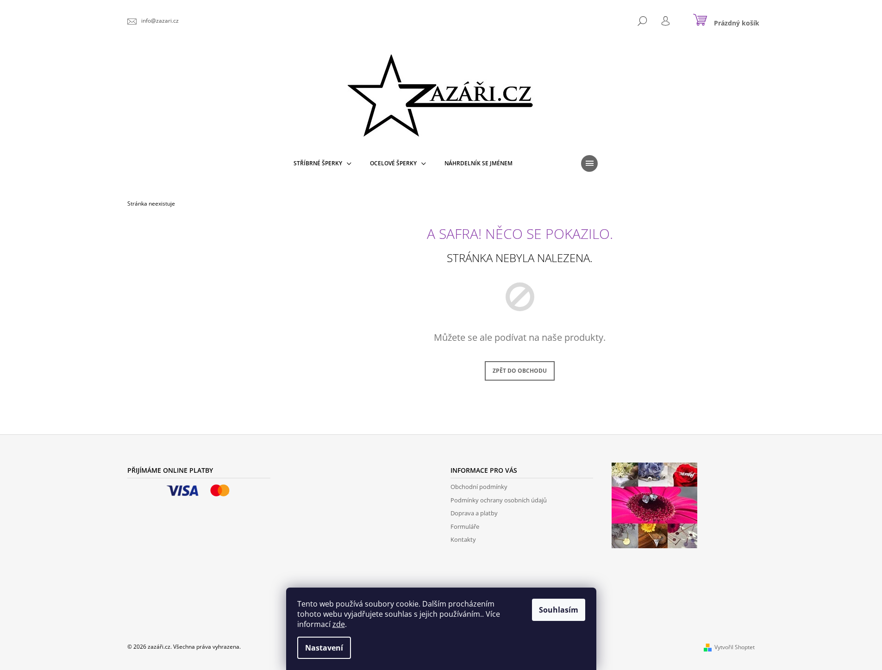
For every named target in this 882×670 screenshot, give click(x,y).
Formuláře (464, 526)
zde (338, 624)
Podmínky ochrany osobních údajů (498, 500)
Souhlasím (558, 610)
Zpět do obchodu (520, 371)
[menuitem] (322, 163)
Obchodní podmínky (478, 486)
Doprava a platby (474, 513)
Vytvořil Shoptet (734, 647)
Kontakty (463, 539)
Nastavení (324, 648)
